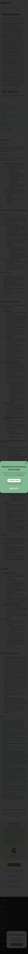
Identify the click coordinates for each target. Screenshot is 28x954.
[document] (14, 477)
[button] (26, 463)
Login (20, 483)
